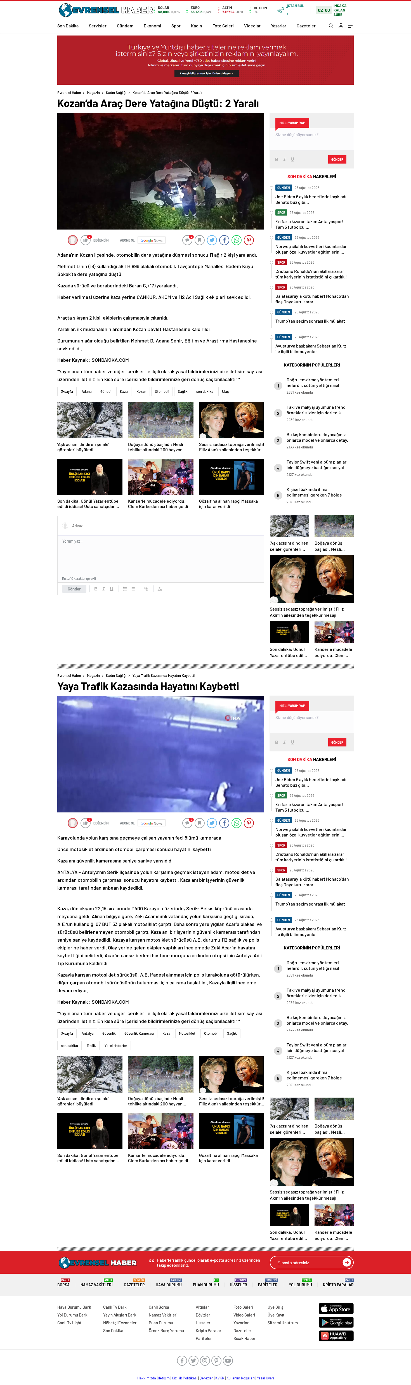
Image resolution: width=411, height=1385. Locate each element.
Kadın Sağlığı (116, 92)
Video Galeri (244, 1314)
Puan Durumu (206, 1282)
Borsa (63, 1282)
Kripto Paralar (338, 1282)
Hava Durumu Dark (74, 1307)
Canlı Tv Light (69, 1322)
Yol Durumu (300, 1282)
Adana (87, 391)
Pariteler (268, 1282)
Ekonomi (152, 25)
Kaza (124, 391)
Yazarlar (278, 25)
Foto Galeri (223, 25)
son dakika (204, 391)
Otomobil (162, 391)
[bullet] (133, 588)
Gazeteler (306, 25)
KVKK (219, 1378)
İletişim (164, 1378)
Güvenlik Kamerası (139, 1033)
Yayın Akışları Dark (119, 1314)
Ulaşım (227, 391)
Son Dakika (68, 25)
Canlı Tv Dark (115, 1307)
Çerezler (206, 1378)
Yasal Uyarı (265, 1378)
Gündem (125, 25)
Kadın (196, 25)
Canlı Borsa (159, 1307)
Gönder (74, 588)
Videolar (252, 25)
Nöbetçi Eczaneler (120, 1322)
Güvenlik (109, 1033)
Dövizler (203, 1314)
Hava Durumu (169, 1282)
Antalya (88, 1033)
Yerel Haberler (116, 1045)
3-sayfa (67, 391)
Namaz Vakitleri (97, 1282)
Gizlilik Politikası (184, 1378)
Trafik (91, 1045)
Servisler (98, 25)
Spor (176, 25)
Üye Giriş (275, 1307)
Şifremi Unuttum (283, 1322)
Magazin (93, 92)
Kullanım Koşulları (240, 1378)
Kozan (141, 391)
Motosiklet (187, 1033)
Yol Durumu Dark (72, 1314)
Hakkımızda (146, 1378)
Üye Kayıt (276, 1314)
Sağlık (183, 391)
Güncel (105, 391)
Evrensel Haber (69, 92)
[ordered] (125, 588)
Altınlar (202, 1307)
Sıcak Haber (244, 1338)
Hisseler (238, 1282)
